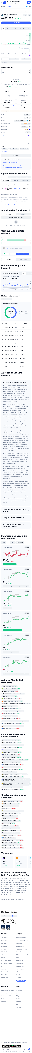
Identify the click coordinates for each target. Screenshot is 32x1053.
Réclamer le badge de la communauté (13, 167)
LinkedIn (18, 1007)
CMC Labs (4, 943)
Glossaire (3, 1001)
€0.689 (9, 837)
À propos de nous (21, 937)
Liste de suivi (4, 972)
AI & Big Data (5, 148)
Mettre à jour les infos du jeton (11, 162)
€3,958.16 (12, 747)
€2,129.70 (11, 813)
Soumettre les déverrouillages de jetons (13, 165)
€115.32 (10, 749)
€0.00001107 (13, 789)
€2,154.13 (11, 740)
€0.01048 (13, 811)
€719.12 (10, 818)
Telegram (18, 996)
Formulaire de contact (7, 993)
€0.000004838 (13, 745)
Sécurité (18, 974)
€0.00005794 (13, 787)
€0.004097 (12, 845)
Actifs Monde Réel (6, 960)
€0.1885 (11, 828)
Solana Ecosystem (14, 148)
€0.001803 (9, 771)
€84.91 (10, 815)
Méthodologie (19, 972)
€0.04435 (11, 806)
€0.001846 (16, 784)
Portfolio (3, 969)
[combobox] (16, 62)
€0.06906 (11, 842)
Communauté (19, 993)
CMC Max (4, 946)
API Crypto (4, 954)
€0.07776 (12, 835)
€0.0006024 (11, 767)
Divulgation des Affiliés (11, 204)
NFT (2, 966)
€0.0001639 (13, 769)
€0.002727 (13, 764)
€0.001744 (12, 801)
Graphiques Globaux (6, 963)
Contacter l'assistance (7, 996)
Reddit (18, 1004)
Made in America (24, 148)
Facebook (18, 1001)
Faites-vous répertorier (7, 990)
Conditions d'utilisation (22, 940)
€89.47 (16, 780)
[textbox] (17, 249)
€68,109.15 (11, 803)
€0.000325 (12, 762)
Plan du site (4, 977)
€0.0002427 (12, 757)
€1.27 (9, 808)
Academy (3, 937)
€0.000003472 (12, 830)
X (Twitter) (19, 990)
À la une (3, 949)
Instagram (18, 998)
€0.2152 (12, 752)
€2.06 (13, 847)
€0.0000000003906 (15, 774)
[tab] (20, 59)
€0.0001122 (13, 776)
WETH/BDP (17, 188)
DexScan (3, 957)
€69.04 (11, 820)
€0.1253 (11, 833)
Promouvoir (4, 940)
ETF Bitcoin (4, 952)
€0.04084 (11, 754)
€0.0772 (9, 823)
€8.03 (12, 742)
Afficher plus (27, 237)
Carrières (18, 977)
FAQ (2, 998)
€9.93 (11, 825)
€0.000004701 (13, 840)
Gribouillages (4, 974)
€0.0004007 (15, 759)
